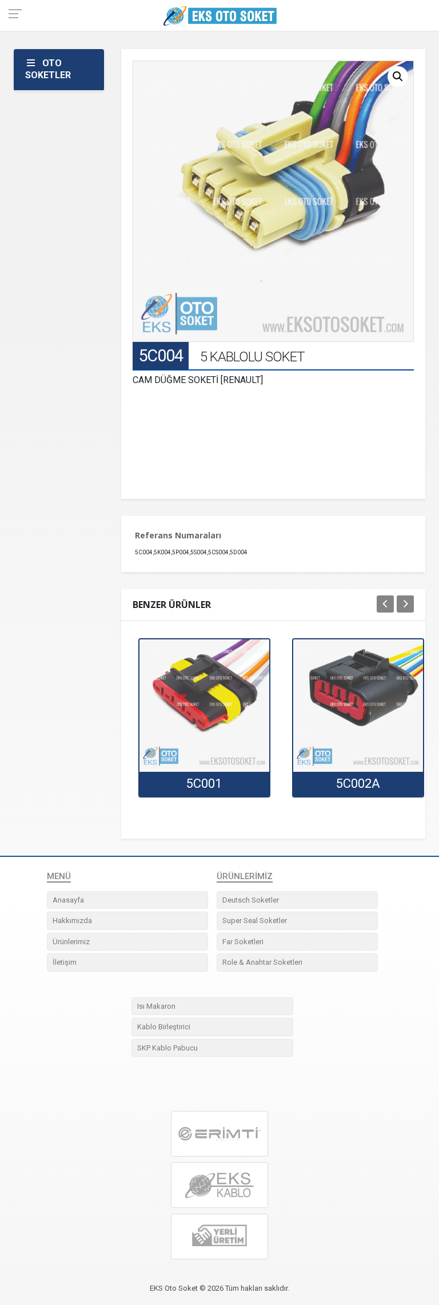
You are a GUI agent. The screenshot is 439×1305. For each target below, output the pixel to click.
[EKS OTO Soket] (219, 1185)
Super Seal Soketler (254, 920)
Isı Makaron (156, 1006)
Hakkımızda (72, 920)
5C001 (204, 783)
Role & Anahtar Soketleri (262, 962)
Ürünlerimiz (71, 941)
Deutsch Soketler (250, 900)
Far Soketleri (243, 941)
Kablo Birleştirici (163, 1026)
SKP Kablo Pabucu (167, 1048)
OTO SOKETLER (48, 69)
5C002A (358, 783)
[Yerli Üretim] (219, 1236)
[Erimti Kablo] (219, 1134)
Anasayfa (68, 900)
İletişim (65, 962)
